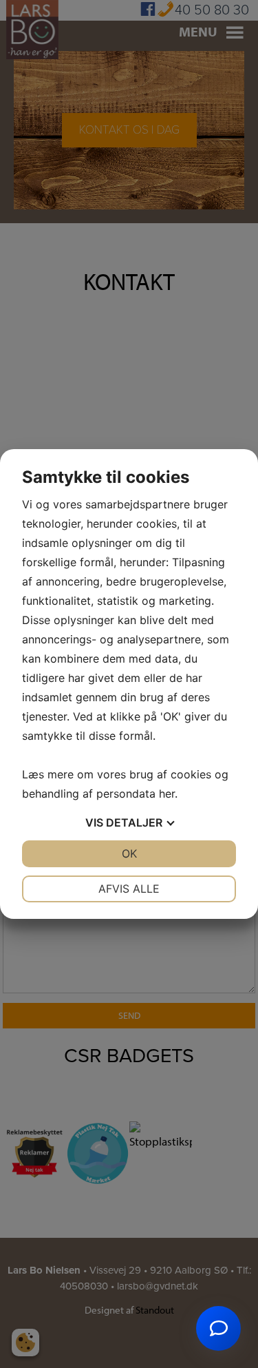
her (167, 793)
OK (129, 853)
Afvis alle (129, 888)
